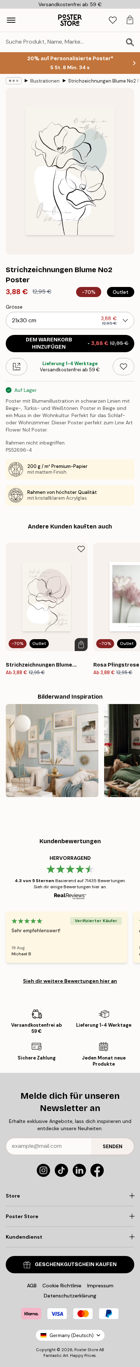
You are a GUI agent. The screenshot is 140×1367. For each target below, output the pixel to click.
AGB (32, 1285)
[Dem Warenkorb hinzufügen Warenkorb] (81, 644)
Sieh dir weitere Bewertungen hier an (70, 981)
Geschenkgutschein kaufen (76, 1264)
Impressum (100, 1285)
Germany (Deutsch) (72, 1335)
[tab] (112, 20)
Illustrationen (45, 81)
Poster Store (86, 1349)
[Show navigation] (11, 20)
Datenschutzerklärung (70, 1295)
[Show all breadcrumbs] (14, 80)
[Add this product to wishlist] (123, 366)
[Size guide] (16, 366)
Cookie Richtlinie (61, 1285)
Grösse (14, 307)
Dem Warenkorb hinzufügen (77, 343)
